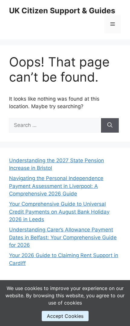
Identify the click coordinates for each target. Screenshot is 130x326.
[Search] (110, 125)
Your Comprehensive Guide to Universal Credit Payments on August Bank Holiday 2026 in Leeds (59, 211)
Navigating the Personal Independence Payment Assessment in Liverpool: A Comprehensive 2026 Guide (56, 186)
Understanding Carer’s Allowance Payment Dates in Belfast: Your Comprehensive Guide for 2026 (63, 237)
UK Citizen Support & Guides (62, 10)
